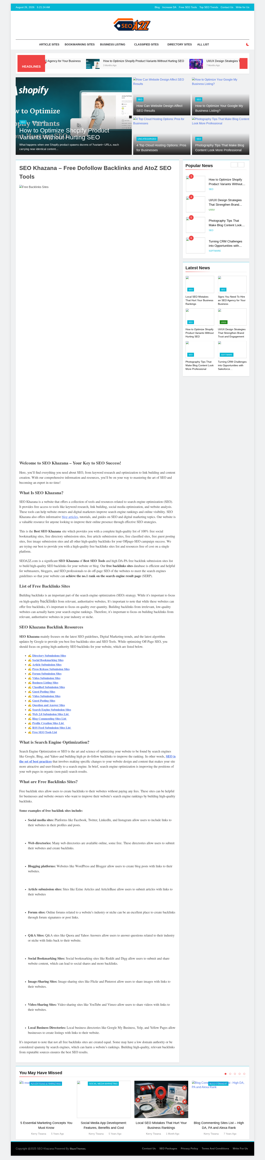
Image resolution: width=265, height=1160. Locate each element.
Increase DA (169, 7)
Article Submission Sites (46, 664)
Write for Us (242, 7)
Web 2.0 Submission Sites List (50, 714)
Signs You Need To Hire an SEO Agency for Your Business (232, 300)
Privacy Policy (189, 1148)
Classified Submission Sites (48, 687)
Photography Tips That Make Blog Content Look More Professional (225, 225)
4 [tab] (239, 1074)
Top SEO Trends (208, 7)
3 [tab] (235, 1074)
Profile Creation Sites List (48, 723)
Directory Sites (179, 44)
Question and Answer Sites (48, 705)
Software (215, 251)
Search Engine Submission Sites (51, 709)
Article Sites (49, 44)
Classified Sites (146, 44)
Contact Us (227, 7)
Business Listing (112, 44)
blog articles (70, 516)
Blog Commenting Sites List (49, 718)
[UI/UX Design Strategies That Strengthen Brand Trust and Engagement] (159, 65)
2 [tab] (230, 1074)
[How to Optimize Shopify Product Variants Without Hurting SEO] (56, 65)
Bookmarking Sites (80, 44)
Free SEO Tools (188, 7)
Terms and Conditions (215, 1148)
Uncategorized (147, 139)
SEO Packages (168, 1148)
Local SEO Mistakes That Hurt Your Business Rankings (199, 300)
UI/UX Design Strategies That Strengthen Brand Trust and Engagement (215, 61)
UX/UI (73, 122)
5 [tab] (244, 1074)
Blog (157, 7)
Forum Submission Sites (46, 673)
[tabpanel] (46, 1108)
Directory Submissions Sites (49, 655)
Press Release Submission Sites (51, 669)
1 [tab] (225, 1074)
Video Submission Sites (46, 678)
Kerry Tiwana (38, 1133)
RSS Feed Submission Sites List (51, 727)
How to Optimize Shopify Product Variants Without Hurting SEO (107, 61)
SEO (140, 99)
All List (203, 44)
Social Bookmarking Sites (47, 660)
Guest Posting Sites (43, 691)
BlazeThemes (77, 1148)
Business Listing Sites (45, 682)
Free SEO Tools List (44, 732)
